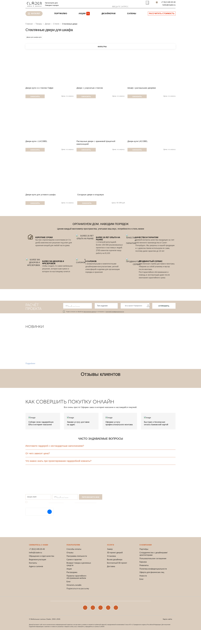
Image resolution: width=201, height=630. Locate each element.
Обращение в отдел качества (41, 556)
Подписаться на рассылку (78, 589)
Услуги (110, 545)
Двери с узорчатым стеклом (90, 88)
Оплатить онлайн (74, 585)
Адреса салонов (36, 566)
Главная (29, 24)
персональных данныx (90, 311)
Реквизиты (144, 565)
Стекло (56, 24)
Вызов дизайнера (114, 560)
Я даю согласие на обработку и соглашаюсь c (95, 311)
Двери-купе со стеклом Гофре (39, 88)
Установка (111, 556)
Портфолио (60, 13)
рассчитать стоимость (161, 13)
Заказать (35, 96)
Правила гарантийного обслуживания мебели (76, 577)
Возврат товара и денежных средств (79, 564)
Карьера (143, 562)
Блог (69, 582)
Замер (110, 549)
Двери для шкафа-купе (34, 37)
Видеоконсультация (37, 560)
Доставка (111, 566)
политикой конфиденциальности (115, 311)
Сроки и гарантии (74, 560)
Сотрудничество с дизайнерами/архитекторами (153, 554)
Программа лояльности (77, 556)
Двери (47, 24)
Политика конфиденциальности (153, 569)
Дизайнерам (109, 13)
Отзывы (70, 553)
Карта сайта (167, 619)
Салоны (131, 13)
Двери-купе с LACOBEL (36, 141)
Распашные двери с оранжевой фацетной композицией (96, 142)
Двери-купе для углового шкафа (40, 195)
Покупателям (73, 545)
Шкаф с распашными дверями (141, 88)
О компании (145, 545)
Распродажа (72, 572)
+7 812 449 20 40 (168, 2)
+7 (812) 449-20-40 (37, 549)
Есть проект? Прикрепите (133, 306)
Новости (143, 576)
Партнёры (143, 549)
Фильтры (102, 47)
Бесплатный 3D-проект (117, 563)
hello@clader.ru (169, 5)
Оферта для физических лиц (151, 572)
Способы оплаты (74, 549)
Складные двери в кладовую (90, 195)
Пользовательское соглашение (152, 558)
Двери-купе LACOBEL (137, 141)
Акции (69, 569)
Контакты (33, 563)
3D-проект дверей (115, 553)
